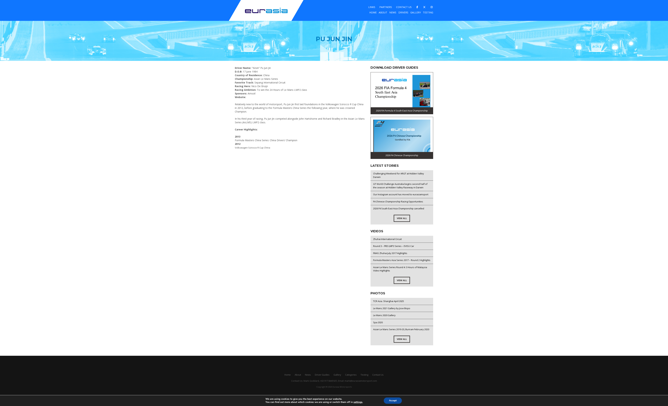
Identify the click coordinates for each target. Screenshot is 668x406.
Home (373, 12)
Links (371, 7)
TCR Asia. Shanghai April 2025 (388, 301)
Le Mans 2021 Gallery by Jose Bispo (391, 308)
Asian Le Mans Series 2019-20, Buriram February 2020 (401, 329)
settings (357, 402)
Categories (351, 374)
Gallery (415, 12)
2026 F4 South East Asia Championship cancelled (398, 208)
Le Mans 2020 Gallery (384, 315)
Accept (393, 400)
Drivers (403, 12)
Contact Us (404, 7)
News (392, 12)
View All (402, 218)
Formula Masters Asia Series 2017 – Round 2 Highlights (401, 260)
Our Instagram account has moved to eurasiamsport (400, 194)
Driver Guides (322, 374)
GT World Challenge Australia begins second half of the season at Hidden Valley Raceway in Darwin (400, 185)
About (383, 12)
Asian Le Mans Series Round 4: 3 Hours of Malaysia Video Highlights (400, 269)
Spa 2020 (378, 322)
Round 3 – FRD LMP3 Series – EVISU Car (393, 246)
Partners (385, 7)
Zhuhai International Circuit (387, 239)
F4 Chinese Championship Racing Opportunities (398, 201)
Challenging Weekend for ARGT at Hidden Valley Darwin (398, 175)
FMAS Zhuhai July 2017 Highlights (390, 253)
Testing (428, 12)
